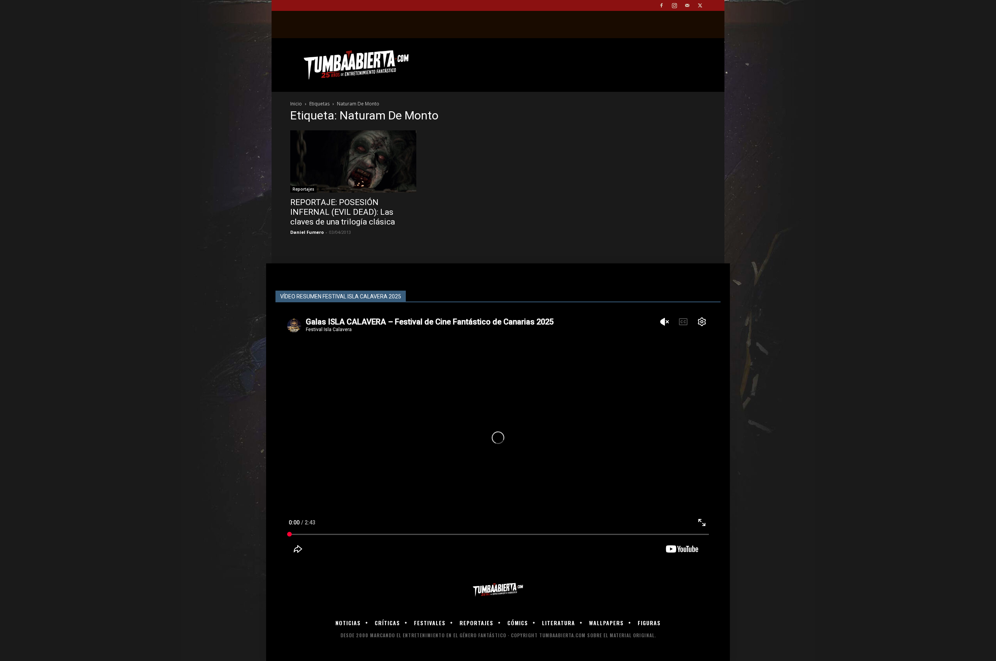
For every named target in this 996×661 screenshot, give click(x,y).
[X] (700, 5)
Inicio (296, 103)
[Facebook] (661, 5)
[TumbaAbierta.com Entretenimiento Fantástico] (498, 590)
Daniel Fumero (307, 232)
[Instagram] (674, 5)
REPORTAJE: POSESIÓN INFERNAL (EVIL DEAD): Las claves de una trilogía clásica (342, 212)
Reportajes (303, 189)
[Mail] (687, 5)
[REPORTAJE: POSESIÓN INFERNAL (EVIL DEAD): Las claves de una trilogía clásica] (353, 161)
